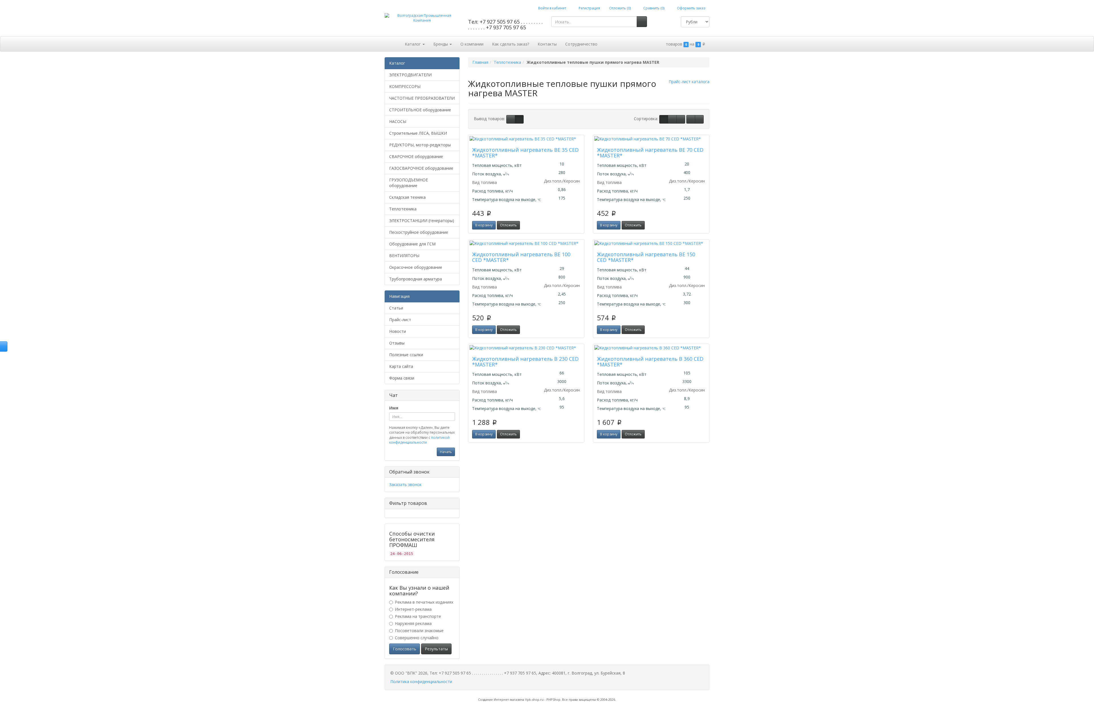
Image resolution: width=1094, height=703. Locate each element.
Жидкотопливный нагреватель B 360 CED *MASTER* (650, 361)
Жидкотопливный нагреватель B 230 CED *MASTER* (525, 361)
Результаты (436, 648)
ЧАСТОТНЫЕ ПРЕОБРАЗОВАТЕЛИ (422, 98)
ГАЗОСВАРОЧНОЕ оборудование (421, 168)
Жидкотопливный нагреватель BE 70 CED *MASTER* (650, 152)
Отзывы (397, 343)
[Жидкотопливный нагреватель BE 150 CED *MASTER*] (651, 243)
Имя (393, 408)
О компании (471, 44)
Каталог (413, 44)
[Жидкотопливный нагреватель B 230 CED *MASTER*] (526, 348)
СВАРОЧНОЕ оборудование (416, 156)
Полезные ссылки (406, 354)
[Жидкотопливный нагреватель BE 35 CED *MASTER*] (526, 139)
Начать (446, 451)
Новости (397, 331)
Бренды (441, 44)
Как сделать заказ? (510, 44)
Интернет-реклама (413, 609)
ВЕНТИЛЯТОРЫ (404, 255)
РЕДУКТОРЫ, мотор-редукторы (420, 144)
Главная (480, 62)
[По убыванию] (699, 119)
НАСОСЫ (397, 121)
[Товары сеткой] (519, 119)
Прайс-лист (400, 319)
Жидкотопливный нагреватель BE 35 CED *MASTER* (525, 152)
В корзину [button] (484, 225)
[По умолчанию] (663, 119)
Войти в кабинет (551, 8)
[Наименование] (672, 119)
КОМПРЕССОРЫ (405, 86)
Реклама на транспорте (418, 616)
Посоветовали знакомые (419, 630)
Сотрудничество (581, 44)
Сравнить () (653, 8)
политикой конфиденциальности (419, 440)
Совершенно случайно (416, 637)
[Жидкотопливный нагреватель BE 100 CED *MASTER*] (526, 243)
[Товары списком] (510, 119)
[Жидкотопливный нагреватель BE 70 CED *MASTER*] (651, 139)
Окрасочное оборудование (415, 267)
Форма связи (401, 378)
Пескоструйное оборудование (418, 232)
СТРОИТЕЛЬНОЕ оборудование (420, 109)
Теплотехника (403, 209)
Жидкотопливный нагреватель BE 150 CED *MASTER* (646, 257)
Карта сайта (401, 366)
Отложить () (620, 8)
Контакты (547, 44)
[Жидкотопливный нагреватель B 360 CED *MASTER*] (651, 348)
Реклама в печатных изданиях (424, 602)
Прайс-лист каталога (689, 81)
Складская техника (407, 197)
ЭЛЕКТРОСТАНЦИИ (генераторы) (421, 220)
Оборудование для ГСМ (412, 244)
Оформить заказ (690, 8)
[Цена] (680, 119)
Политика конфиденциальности (421, 681)
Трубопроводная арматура (415, 279)
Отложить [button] (508, 225)
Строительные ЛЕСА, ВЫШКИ (418, 133)
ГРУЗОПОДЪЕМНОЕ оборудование (408, 182)
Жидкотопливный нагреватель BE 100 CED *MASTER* (521, 257)
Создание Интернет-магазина (501, 699)
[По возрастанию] (690, 119)
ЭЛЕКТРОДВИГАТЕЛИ (410, 74)
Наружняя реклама (413, 623)
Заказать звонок (405, 484)
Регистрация (589, 8)
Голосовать (404, 648)
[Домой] (395, 43)
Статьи (396, 308)
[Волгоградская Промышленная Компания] (422, 17)
